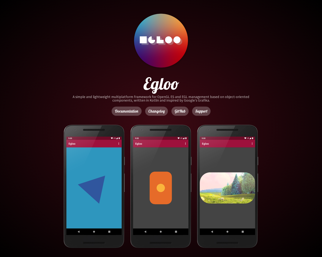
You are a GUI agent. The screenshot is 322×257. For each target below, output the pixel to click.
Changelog (156, 111)
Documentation (126, 111)
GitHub (180, 111)
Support (201, 111)
